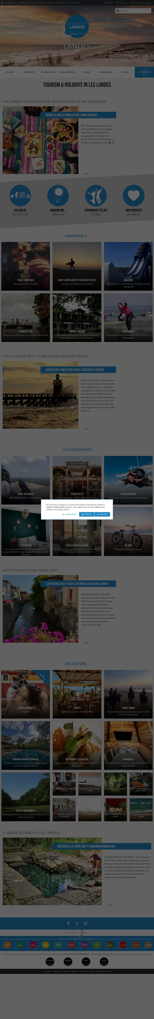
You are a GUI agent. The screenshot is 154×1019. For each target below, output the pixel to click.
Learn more (70, 514)
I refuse (88, 514)
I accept (103, 514)
